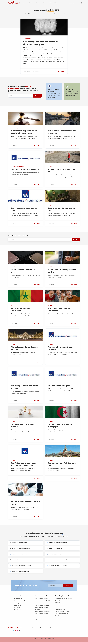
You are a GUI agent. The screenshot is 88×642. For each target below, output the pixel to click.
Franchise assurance (60, 609)
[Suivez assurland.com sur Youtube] (15, 630)
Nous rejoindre (17, 605)
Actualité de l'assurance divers (56, 554)
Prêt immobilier (53, 3)
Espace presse (17, 609)
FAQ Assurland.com (19, 614)
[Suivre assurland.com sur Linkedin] (13, 630)
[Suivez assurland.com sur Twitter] (11, 630)
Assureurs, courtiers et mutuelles (48, 14)
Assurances (17, 607)
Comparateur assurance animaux (42, 611)
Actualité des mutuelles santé (19, 554)
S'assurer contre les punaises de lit (63, 598)
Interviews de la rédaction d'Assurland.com (60, 560)
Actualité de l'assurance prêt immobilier (22, 565)
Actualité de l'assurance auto (19, 542)
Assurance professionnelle (61, 613)
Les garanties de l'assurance (62, 611)
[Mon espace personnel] (81, 3)
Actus (59, 14)
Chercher (75, 240)
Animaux (63, 3)
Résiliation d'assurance (60, 616)
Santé (37, 3)
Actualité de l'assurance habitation (21, 548)
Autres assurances (74, 3)
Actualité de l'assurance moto (19, 560)
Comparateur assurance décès (42, 616)
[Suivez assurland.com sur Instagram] (17, 630)
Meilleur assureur (59, 604)
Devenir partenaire (18, 603)
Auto (22, 3)
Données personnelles (41, 627)
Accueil (24, 14)
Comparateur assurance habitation (43, 601)
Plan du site (68, 627)
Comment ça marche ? (19, 601)
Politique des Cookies (53, 627)
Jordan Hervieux (36, 71)
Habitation (30, 3)
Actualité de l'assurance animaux (20, 571)
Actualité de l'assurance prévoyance (58, 542)
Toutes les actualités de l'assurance (58, 565)
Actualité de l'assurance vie (56, 548)
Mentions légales (31, 627)
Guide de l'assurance (33, 14)
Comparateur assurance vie (41, 613)
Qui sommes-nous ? (19, 598)
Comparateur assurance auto (42, 598)
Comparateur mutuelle (40, 603)
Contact (16, 612)
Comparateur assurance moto (42, 605)
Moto (44, 3)
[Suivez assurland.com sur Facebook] (9, 630)
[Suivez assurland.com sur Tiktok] (19, 630)
